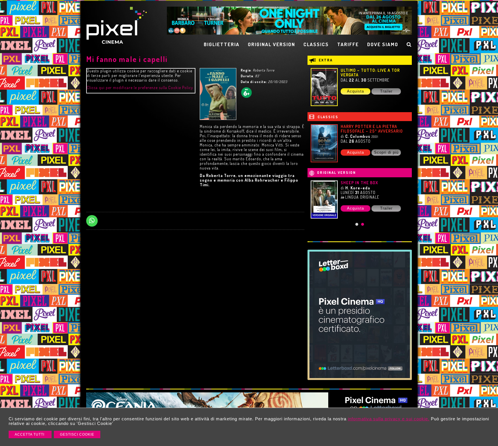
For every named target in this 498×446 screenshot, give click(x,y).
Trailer (386, 91)
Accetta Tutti (30, 434)
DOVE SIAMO (382, 44)
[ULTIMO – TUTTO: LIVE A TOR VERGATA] (324, 87)
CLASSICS (316, 44)
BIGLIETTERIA (221, 44)
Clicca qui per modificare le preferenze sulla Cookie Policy (140, 87)
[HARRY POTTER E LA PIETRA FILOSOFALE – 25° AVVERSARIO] (324, 143)
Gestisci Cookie (77, 434)
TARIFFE (348, 44)
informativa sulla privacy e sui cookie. (388, 418)
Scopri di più (386, 152)
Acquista (355, 91)
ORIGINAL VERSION (271, 44)
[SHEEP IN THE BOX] (324, 199)
